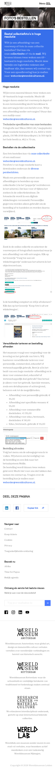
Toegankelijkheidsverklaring (18, 551)
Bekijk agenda (11, 578)
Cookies (8, 540)
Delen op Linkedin (6, 508)
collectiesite (17, 54)
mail (38, 54)
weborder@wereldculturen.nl (27, 76)
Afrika (7, 566)
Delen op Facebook (17, 508)
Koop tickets (10, 534)
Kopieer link (33, 508)
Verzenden (48, 603)
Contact (8, 529)
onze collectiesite (40, 154)
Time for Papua (12, 572)
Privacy (8, 546)
